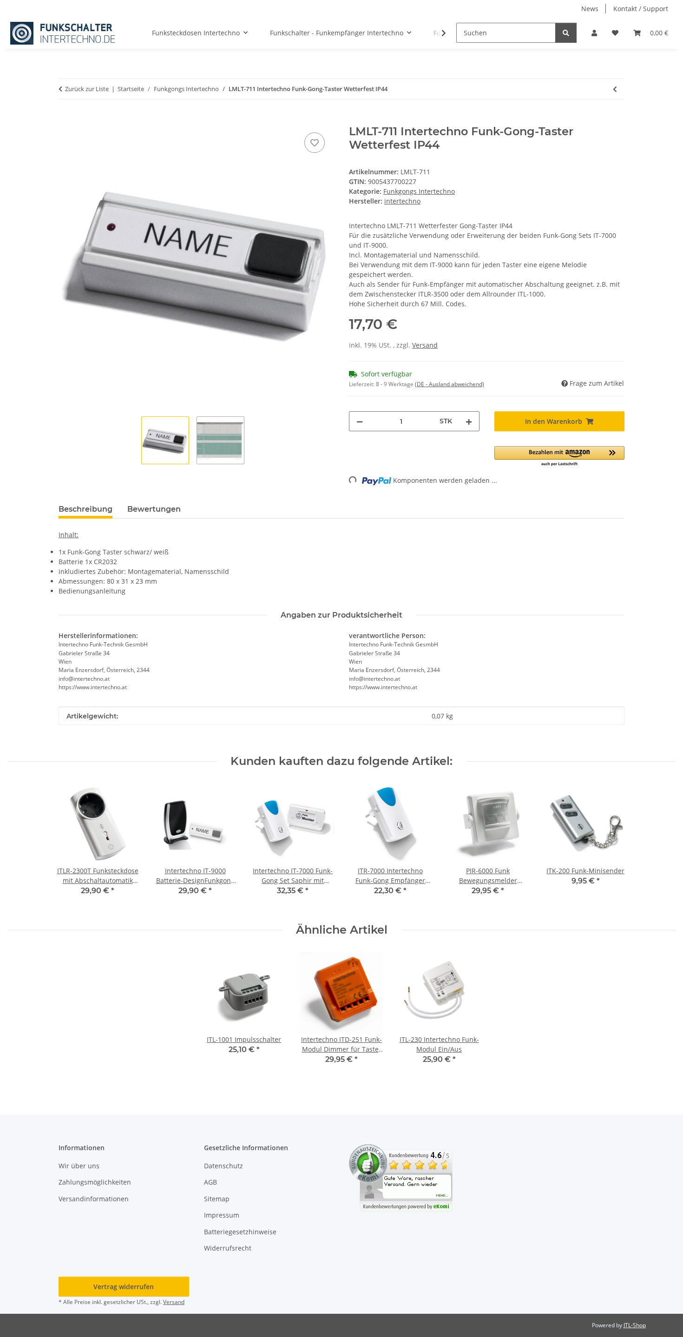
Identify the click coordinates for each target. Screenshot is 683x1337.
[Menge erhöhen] (469, 421)
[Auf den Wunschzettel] (314, 142)
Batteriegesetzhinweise (240, 1231)
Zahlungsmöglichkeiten (95, 1182)
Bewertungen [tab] (154, 509)
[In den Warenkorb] (66, 120)
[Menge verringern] (359, 421)
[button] (594, 33)
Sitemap (217, 1198)
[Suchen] (566, 33)
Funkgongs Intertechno (419, 191)
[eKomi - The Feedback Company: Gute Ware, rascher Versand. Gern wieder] (401, 1177)
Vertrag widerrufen (123, 1286)
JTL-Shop (635, 1325)
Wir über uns (79, 1165)
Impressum (221, 1215)
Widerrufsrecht (227, 1248)
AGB (210, 1182)
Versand (425, 345)
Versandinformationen (94, 1198)
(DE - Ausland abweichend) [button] (449, 384)
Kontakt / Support (640, 8)
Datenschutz (223, 1165)
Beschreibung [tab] (85, 509)
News (589, 8)
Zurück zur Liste (87, 89)
